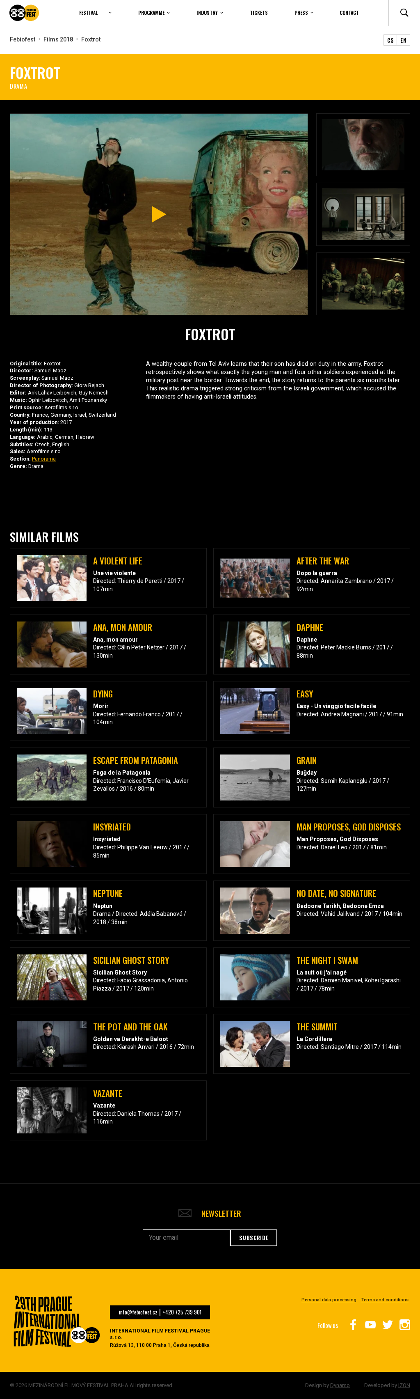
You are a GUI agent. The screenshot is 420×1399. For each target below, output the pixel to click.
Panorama (44, 459)
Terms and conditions (385, 1300)
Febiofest (22, 39)
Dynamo (340, 1385)
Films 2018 (58, 39)
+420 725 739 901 (181, 1312)
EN (403, 40)
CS (390, 40)
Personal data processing (328, 1300)
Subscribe (253, 1238)
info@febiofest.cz (138, 1312)
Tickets (259, 12)
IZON (404, 1385)
